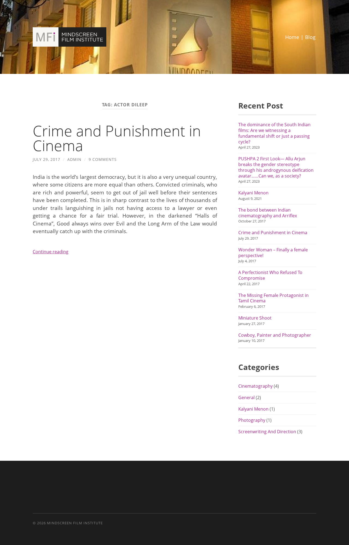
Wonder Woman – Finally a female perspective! (273, 252)
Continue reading (50, 252)
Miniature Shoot (255, 318)
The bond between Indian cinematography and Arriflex (267, 213)
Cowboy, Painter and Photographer (274, 335)
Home (292, 37)
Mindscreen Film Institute (75, 522)
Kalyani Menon (253, 193)
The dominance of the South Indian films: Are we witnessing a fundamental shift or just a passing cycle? (274, 133)
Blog (310, 37)
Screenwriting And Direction (267, 432)
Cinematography (255, 386)
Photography (251, 420)
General (246, 398)
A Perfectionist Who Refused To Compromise (270, 275)
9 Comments (103, 159)
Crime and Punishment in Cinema (117, 138)
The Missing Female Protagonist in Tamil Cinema (273, 298)
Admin (74, 159)
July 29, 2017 (46, 159)
